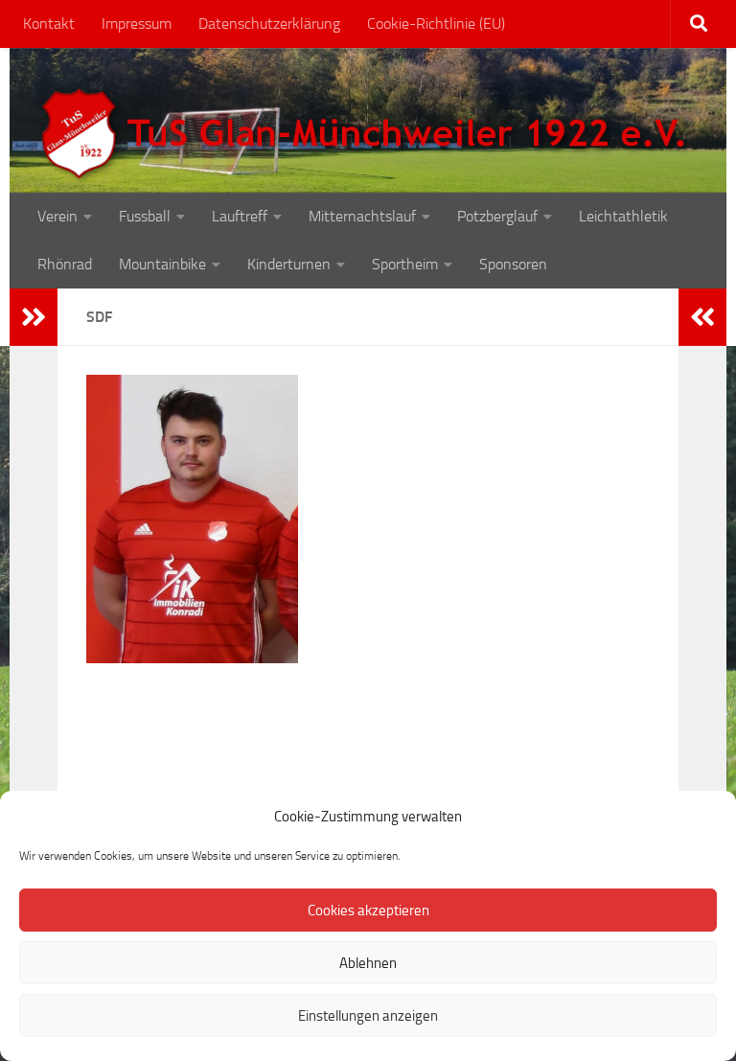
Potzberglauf (497, 216)
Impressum (137, 23)
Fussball (145, 216)
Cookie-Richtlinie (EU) (436, 23)
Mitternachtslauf (362, 216)
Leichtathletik (623, 216)
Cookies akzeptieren (368, 910)
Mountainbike (162, 264)
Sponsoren (513, 264)
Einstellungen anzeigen (368, 1016)
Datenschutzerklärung (269, 23)
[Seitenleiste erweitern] (34, 317)
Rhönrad (64, 264)
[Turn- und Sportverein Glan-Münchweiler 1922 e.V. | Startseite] (368, 134)
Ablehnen (368, 963)
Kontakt (49, 23)
